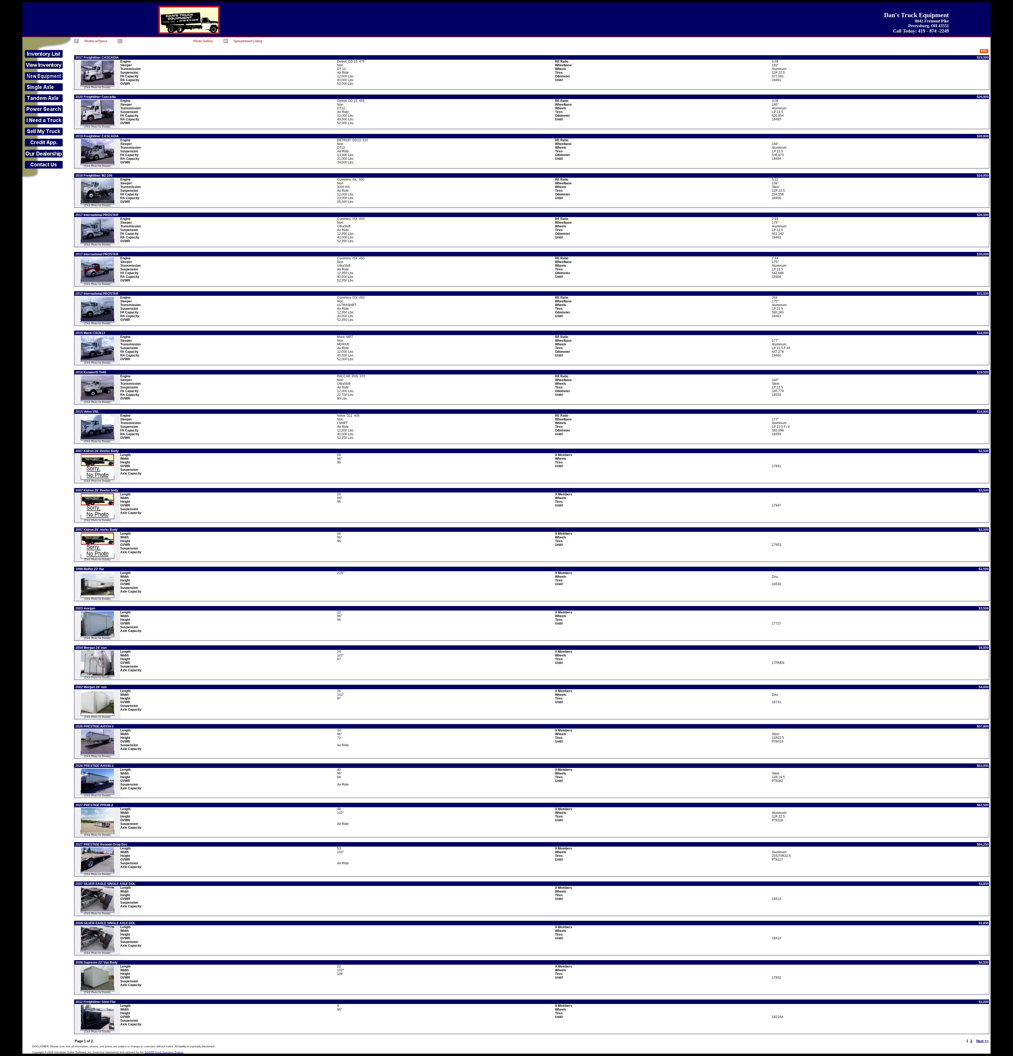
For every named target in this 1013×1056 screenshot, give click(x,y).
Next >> (982, 1041)
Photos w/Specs (95, 41)
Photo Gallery (203, 41)
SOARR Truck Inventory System (164, 1052)
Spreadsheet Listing (247, 41)
